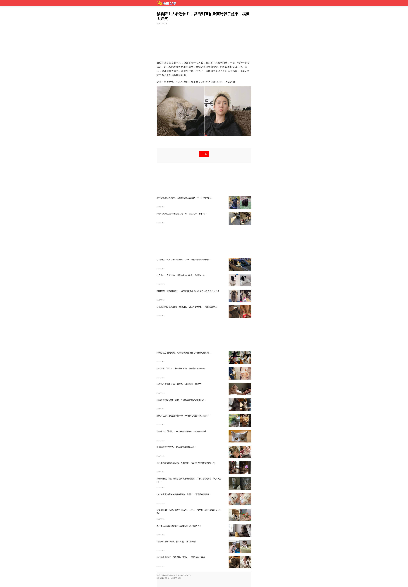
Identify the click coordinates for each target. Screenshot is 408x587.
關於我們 (160, 578)
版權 (179, 578)
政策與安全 (167, 578)
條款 (172, 578)
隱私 (175, 578)
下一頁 (204, 154)
